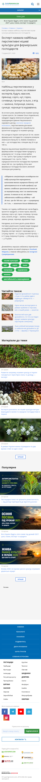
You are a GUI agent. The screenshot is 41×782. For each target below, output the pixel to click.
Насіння (6, 688)
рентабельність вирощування (16, 279)
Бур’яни (6, 684)
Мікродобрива (27, 695)
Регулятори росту (9, 677)
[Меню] (38, 4)
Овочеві (24, 670)
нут (5, 265)
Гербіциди (7, 666)
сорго (15, 265)
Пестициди (8, 662)
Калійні (24, 688)
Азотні (24, 681)
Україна (19, 28)
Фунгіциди (7, 670)
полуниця (8, 270)
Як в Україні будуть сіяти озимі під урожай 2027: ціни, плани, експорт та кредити (20, 22)
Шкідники (26, 673)
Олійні (5, 699)
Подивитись (20, 642)
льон (25, 265)
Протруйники (8, 681)
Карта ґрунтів (20, 652)
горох (25, 261)
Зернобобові (8, 695)
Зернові (6, 692)
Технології (20, 632)
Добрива (25, 677)
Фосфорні (25, 684)
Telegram (5, 252)
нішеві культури (11, 261)
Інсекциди (7, 673)
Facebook (33, 249)
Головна (5, 28)
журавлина (22, 270)
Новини (12, 28)
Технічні (24, 666)
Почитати (20, 637)
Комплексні (26, 692)
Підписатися (32, 731)
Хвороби (25, 699)
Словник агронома (20, 656)
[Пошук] (32, 4)
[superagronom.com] (10, 4)
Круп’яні (24, 662)
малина (7, 274)
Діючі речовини (20, 647)
